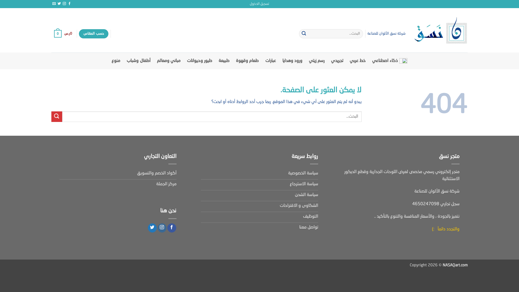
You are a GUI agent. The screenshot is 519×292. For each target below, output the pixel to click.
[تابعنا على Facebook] (69, 4)
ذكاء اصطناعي (385, 61)
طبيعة (224, 61)
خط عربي (358, 61)
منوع (116, 61)
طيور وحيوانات (199, 61)
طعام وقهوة (247, 61)
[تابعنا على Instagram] (64, 4)
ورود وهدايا (292, 61)
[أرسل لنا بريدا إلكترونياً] (54, 4)
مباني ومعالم (169, 61)
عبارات (270, 61)
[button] (259, 4)
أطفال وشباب (138, 61)
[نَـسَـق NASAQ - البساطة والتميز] (441, 30)
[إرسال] (303, 33)
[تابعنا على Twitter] (59, 4)
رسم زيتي (317, 61)
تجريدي (337, 61)
